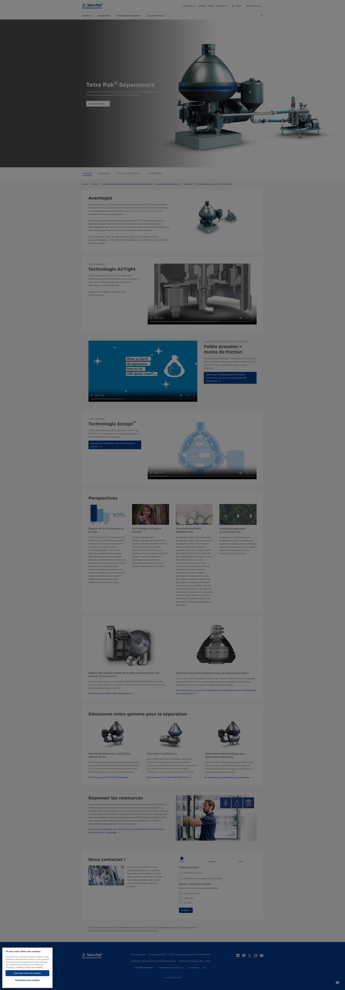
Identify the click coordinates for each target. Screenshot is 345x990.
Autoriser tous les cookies (27, 973)
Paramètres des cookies (27, 980)
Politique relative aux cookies (29, 967)
